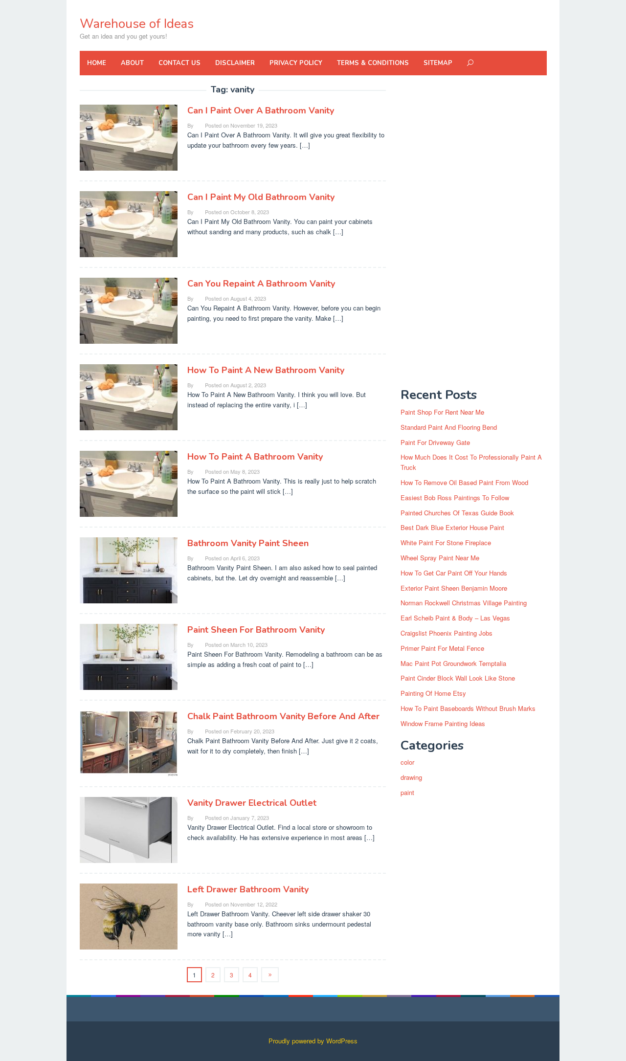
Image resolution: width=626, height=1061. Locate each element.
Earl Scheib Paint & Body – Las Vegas (455, 617)
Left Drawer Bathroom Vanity (248, 889)
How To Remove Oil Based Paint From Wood (464, 482)
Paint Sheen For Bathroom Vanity (256, 630)
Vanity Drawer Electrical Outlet (251, 803)
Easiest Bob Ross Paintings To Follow (455, 497)
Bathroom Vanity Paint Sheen (248, 543)
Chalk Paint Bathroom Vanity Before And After (283, 716)
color (407, 762)
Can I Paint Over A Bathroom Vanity (260, 110)
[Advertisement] (473, 231)
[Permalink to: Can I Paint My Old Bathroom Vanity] (129, 223)
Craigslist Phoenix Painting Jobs (446, 633)
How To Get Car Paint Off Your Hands (454, 572)
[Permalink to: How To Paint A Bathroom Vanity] (129, 482)
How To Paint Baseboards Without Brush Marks (468, 708)
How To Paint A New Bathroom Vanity (265, 370)
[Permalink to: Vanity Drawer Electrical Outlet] (129, 829)
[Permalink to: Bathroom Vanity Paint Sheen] (129, 569)
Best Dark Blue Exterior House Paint (452, 527)
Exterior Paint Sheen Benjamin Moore (454, 588)
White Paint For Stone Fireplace (446, 542)
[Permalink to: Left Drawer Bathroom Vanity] (129, 915)
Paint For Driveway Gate (435, 442)
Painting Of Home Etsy (433, 693)
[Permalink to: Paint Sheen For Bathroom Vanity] (129, 656)
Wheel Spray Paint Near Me (440, 557)
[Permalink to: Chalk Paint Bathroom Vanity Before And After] (129, 742)
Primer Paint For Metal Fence (442, 648)
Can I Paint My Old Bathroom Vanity (261, 197)
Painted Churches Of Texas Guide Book (457, 512)
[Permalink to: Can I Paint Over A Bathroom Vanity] (129, 136)
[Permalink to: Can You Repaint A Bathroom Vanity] (129, 309)
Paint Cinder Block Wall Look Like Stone (458, 678)
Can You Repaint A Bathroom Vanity (261, 283)
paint (407, 792)
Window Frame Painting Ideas (443, 723)
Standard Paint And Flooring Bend (449, 427)
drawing (411, 777)
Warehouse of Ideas (137, 23)
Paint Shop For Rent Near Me (442, 412)
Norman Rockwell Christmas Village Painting (464, 602)
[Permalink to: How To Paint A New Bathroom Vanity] (129, 396)
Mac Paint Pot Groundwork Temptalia (453, 663)
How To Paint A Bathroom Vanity (255, 457)
